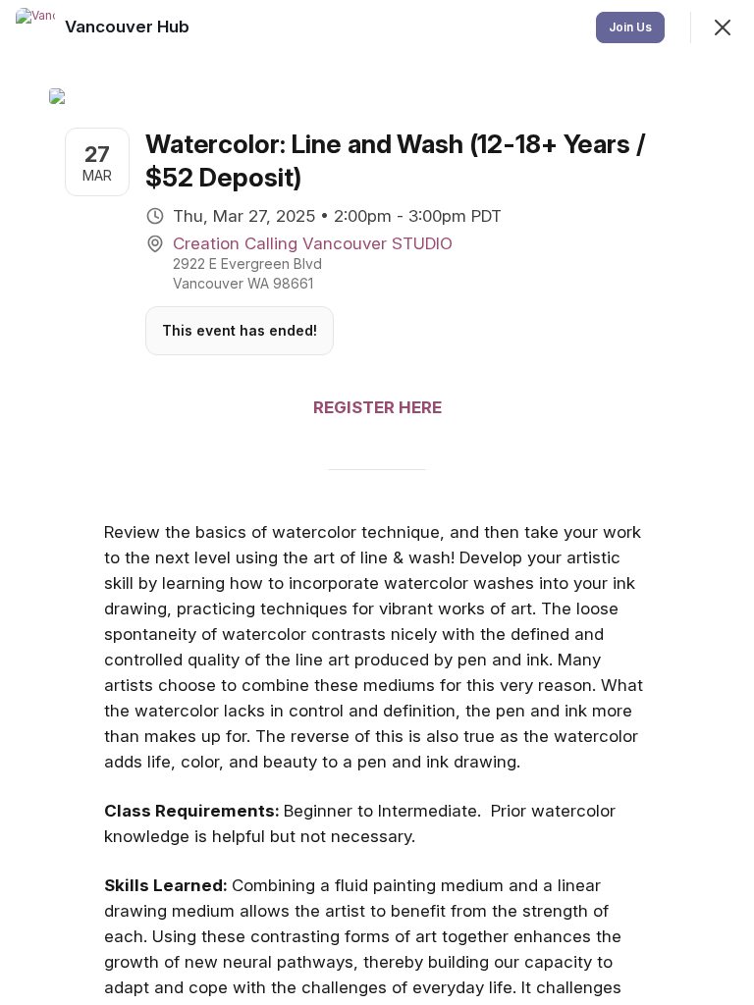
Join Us (630, 27)
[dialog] (377, 502)
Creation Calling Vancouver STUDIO (313, 243)
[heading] (129, 26)
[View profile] (35, 27)
